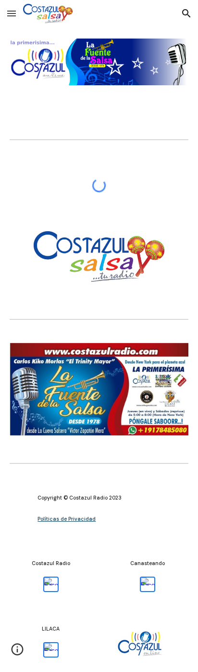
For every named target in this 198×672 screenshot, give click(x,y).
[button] (11, 13)
